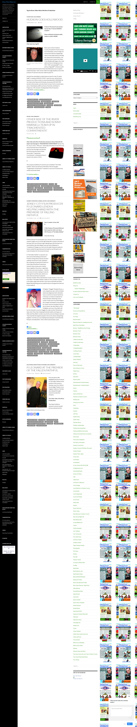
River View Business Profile (80, 582)
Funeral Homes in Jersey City (8, 187)
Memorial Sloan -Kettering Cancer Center (38, 345)
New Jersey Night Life (78, 516)
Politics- (75, 554)
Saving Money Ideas (78, 591)
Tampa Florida (58, 353)
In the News (76, 459)
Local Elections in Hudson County (81, 488)
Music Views (76, 511)
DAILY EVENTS (77, 359)
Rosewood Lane (58, 187)
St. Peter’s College (6, 65)
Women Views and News (79, 651)
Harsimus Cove (5, 33)
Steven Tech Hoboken (6, 67)
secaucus (30, 353)
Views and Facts (77, 637)
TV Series (48, 107)
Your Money (76, 659)
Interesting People (77, 471)
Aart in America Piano (6, 121)
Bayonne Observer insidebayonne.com (82, 322)
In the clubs (76, 456)
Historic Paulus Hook (6, 35)
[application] (85, 60)
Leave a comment (45, 218)
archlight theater (32, 419)
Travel (74, 628)
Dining (75, 373)
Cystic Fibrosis (50, 340)
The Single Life (76, 622)
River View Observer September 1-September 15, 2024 (8, 197)
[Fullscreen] (95, 71)
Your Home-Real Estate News (80, 657)
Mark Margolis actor (53, 344)
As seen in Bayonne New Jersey (81, 291)
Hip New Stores (77, 422)
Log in (74, 108)
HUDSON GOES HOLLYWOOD (45, 19)
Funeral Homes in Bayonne (8, 50)
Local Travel (76, 499)
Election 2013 (76, 379)
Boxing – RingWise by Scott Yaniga (81, 328)
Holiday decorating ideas (79, 428)
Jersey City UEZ (5, 113)
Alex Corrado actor (33, 99)
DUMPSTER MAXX (6, 123)
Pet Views (75, 551)
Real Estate (76, 568)
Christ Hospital (5, 143)
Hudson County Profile (7, 91)
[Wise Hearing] (79, 257)
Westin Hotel (5, 177)
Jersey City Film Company (34, 185)
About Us (85, 1)
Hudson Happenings (80, 288)
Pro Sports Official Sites (79, 562)
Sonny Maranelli (59, 423)
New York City (53, 345)
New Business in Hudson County (81, 514)
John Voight (55, 101)
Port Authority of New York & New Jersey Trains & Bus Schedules (8, 193)
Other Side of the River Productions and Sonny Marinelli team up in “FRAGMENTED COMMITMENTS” (44, 124)
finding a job (76, 399)
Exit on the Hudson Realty (7, 227)
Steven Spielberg (48, 353)
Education (75, 376)
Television (75, 617)
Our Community (35, 116)
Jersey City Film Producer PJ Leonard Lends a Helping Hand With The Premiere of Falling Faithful (45, 209)
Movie (56, 421)
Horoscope (76, 436)
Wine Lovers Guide (78, 645)
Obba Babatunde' (49, 103)
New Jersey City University (7, 63)
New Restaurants (77, 519)
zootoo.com (4, 105)
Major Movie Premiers (52, 419)
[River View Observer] (74, 677)
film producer (53, 342)
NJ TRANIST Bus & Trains (7, 93)
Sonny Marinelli (32, 189)
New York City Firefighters (34, 347)
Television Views (77, 619)
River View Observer (9, 2)
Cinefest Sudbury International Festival (37, 184)
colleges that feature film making (36, 340)
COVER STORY (77, 356)
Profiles (75, 565)
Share (29, 327)
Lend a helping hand (33, 344)
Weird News (4, 204)
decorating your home (78, 368)
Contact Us (92, 1)
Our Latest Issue (77, 536)
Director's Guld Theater (33, 342)
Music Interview (77, 508)
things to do (76, 625)
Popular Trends (77, 559)
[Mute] (93, 71)
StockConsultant (7, 272)
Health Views (76, 416)
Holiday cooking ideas (78, 425)
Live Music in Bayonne (78, 482)
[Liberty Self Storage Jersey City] (79, 172)
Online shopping (77, 528)
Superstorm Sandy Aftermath (80, 614)
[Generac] (85, 189)
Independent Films (46, 101)
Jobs (74, 476)
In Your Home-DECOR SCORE (80, 465)
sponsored (75, 597)
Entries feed (76, 111)
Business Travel (77, 331)
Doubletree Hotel (6, 173)
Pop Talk (75, 556)
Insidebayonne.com (78, 468)
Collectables (76, 345)
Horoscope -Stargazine (78, 439)
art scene (75, 313)
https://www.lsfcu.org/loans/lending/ (82, 44)
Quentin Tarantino (32, 351)
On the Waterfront (77, 522)
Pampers (49, 349)
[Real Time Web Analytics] (5, 287)
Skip (125, 723)
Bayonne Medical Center (7, 141)
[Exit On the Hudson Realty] (78, 160)
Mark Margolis (49, 421)
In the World (76, 462)
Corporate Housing (6, 86)
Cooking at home (77, 351)
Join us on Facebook (78, 297)
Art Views (75, 316)
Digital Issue (76, 371)
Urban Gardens (77, 631)
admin (40, 22)
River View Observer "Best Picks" (81, 585)
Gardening (75, 408)
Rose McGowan (48, 187)
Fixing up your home (78, 402)
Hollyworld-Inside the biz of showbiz (37, 364)
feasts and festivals (77, 393)
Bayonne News (77, 319)
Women (75, 648)
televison (30, 107)
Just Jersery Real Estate (7, 243)
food (74, 405)
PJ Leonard (49, 105)
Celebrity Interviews (32, 201)
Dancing (75, 362)
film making (44, 342)
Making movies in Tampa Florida (35, 421)
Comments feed (77, 113)
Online (75, 525)
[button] (85, 60)
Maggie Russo (43, 344)
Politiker (4, 214)
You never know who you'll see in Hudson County (85, 654)
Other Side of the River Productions (36, 105)
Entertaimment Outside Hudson (81, 382)
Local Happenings (77, 494)
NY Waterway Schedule (7, 95)
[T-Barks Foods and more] (79, 205)
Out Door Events (77, 539)
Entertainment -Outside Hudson (81, 385)
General (40, 201)
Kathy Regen (42, 419)
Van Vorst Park (5, 42)
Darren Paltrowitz (77, 365)
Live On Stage (76, 485)
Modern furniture (6, 133)
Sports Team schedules (78, 602)
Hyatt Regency (5, 175)
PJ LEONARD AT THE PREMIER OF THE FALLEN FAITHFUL (45, 369)
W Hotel (4, 153)
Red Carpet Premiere (44, 351)
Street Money (76, 608)
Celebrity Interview (78, 339)
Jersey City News (77, 474)
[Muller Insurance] (78, 248)
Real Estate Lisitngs (78, 574)
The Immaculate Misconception (40, 191)
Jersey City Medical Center (7, 145)
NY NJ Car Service (6, 251)
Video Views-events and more (80, 634)
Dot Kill (51, 184)
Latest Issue (76, 479)
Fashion (75, 391)
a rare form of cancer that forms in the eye (38, 338)
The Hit (29, 191)
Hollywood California (45, 99)
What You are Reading (78, 642)
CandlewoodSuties (6, 169)
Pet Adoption (76, 548)
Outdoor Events (77, 542)
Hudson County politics (33, 101)
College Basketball (77, 348)
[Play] (75, 71)
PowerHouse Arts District (7, 40)
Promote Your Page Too (77, 678)
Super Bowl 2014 (77, 611)
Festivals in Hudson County (80, 396)
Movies (28, 116)
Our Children (76, 531)
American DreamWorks (79, 311)
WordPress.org (77, 116)
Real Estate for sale (78, 571)
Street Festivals (77, 605)
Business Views (77, 336)
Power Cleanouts (5, 125)
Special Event (76, 594)
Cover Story (30, 16)
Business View (76, 333)
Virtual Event (76, 639)
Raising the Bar (38, 187)
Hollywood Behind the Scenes (80, 431)
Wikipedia (4, 206)
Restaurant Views (77, 579)
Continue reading (39, 89)
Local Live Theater (77, 496)
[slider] (84, 71)
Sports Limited (76, 599)
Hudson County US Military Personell (82, 448)
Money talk (76, 502)
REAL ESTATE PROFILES (79, 577)
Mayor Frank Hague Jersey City (35, 103)
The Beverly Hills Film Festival (45, 189)
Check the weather (6, 185)
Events (75, 388)
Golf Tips (75, 413)
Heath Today (76, 419)
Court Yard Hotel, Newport (8, 171)
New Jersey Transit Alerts (7, 264)
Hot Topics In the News (79, 442)
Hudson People (77, 451)
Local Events (76, 491)
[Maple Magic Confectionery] (79, 238)
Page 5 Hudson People (78, 545)
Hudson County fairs (78, 445)
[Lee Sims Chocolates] (85, 221)
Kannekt (4, 189)
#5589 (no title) (77, 283)
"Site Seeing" (76, 308)
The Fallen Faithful (39, 107)
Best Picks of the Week (78, 325)
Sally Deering (37, 16)
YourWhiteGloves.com (7, 97)
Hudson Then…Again (78, 454)
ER (56, 184)
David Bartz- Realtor (6, 225)
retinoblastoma (55, 351)
